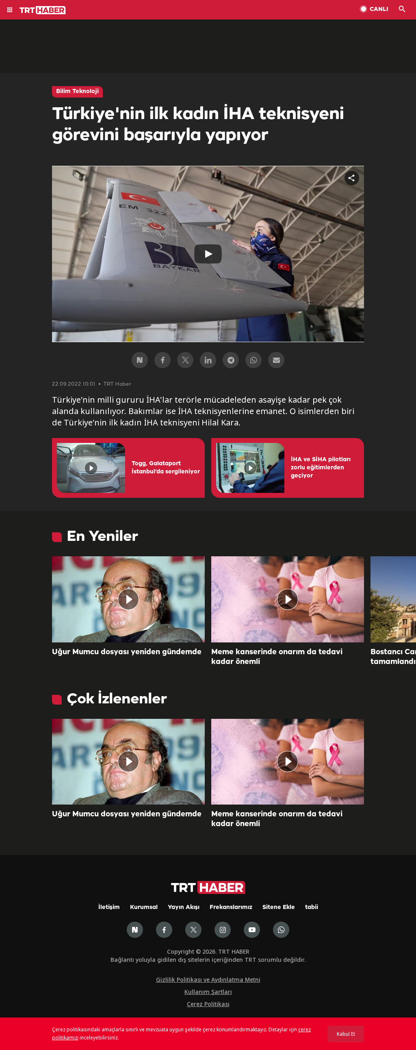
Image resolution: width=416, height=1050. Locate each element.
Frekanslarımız (231, 908)
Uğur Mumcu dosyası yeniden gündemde (127, 652)
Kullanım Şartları (208, 992)
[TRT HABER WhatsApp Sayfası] (281, 930)
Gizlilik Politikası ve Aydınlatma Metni (208, 979)
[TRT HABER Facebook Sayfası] (164, 930)
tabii (311, 908)
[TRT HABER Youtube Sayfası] (252, 930)
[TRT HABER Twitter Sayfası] (193, 930)
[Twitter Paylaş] (185, 360)
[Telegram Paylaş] (231, 360)
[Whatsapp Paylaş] (253, 360)
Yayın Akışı (183, 908)
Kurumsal (144, 908)
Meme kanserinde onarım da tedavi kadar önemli (276, 657)
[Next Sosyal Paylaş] (140, 360)
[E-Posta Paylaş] (276, 360)
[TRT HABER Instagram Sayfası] (222, 930)
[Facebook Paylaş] (162, 360)
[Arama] (402, 10)
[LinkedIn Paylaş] (208, 360)
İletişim (109, 908)
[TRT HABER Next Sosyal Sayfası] (135, 930)
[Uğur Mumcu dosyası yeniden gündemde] (128, 599)
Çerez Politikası (208, 1004)
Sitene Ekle (278, 908)
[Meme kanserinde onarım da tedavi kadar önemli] (287, 599)
